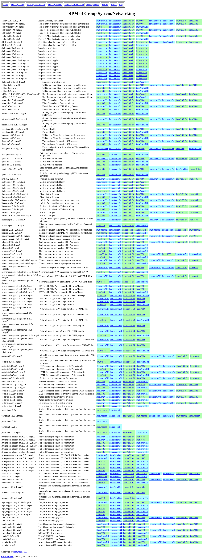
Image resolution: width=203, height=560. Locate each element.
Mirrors (105, 4)
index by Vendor (55, 4)
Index (5, 4)
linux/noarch (101, 42)
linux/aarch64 (115, 21)
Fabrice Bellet (7, 556)
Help (121, 4)
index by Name (92, 4)
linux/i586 (100, 27)
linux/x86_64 (128, 21)
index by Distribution (36, 4)
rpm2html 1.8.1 (20, 552)
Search (114, 4)
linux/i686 (140, 21)
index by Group (17, 4)
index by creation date (74, 4)
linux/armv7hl (102, 21)
